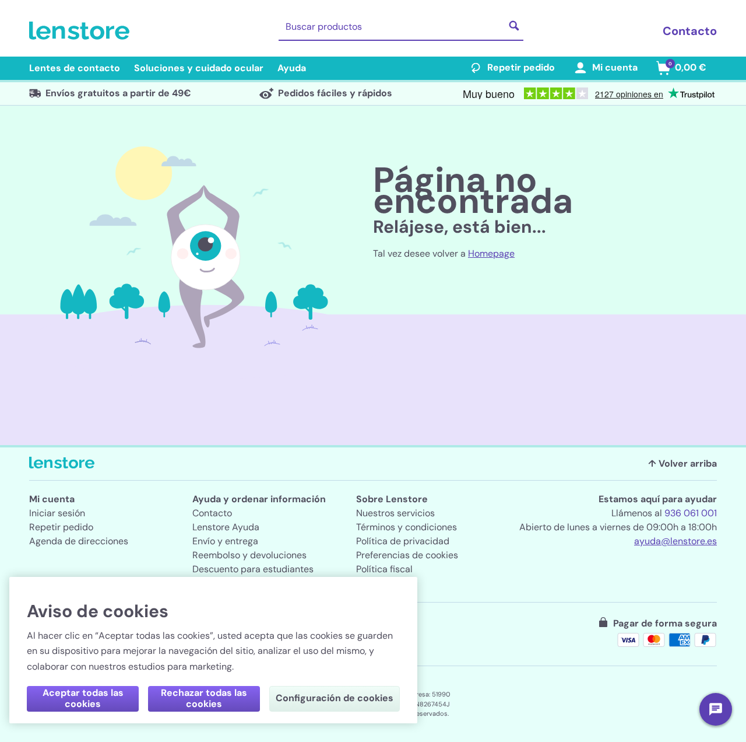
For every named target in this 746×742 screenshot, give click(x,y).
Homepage (491, 253)
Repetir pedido (521, 67)
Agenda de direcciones (78, 541)
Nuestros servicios (395, 513)
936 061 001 (690, 513)
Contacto (690, 30)
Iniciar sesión (57, 513)
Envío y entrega (225, 541)
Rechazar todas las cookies (204, 698)
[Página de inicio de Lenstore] (81, 31)
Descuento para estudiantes (253, 569)
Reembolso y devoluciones (249, 555)
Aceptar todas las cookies (83, 698)
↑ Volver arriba (682, 463)
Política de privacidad (402, 541)
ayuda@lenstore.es (675, 541)
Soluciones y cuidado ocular (198, 68)
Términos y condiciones (406, 527)
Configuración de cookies (334, 698)
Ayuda (291, 68)
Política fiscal (384, 569)
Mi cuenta (615, 67)
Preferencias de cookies (407, 555)
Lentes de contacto (74, 68)
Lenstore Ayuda (225, 527)
